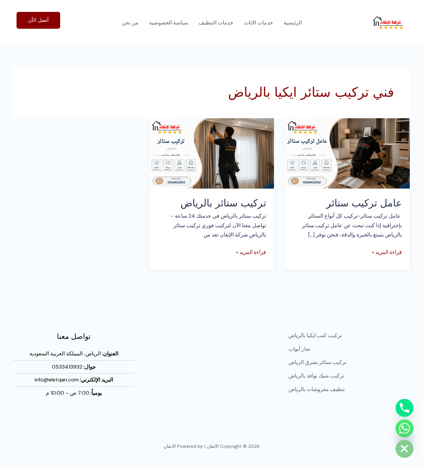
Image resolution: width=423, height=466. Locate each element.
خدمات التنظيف (216, 22)
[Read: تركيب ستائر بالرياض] (211, 152)
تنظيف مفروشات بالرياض (316, 389)
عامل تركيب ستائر (364, 203)
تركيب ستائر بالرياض (223, 203)
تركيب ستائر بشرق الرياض (317, 362)
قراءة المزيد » (387, 252)
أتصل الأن (38, 20)
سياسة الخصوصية (168, 22)
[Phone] (404, 408)
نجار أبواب (299, 348)
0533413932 (67, 366)
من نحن (130, 22)
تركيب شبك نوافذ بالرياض (316, 375)
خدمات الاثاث (258, 22)
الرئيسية (293, 22)
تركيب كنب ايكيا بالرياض (315, 335)
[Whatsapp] (404, 428)
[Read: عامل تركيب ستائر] (347, 152)
